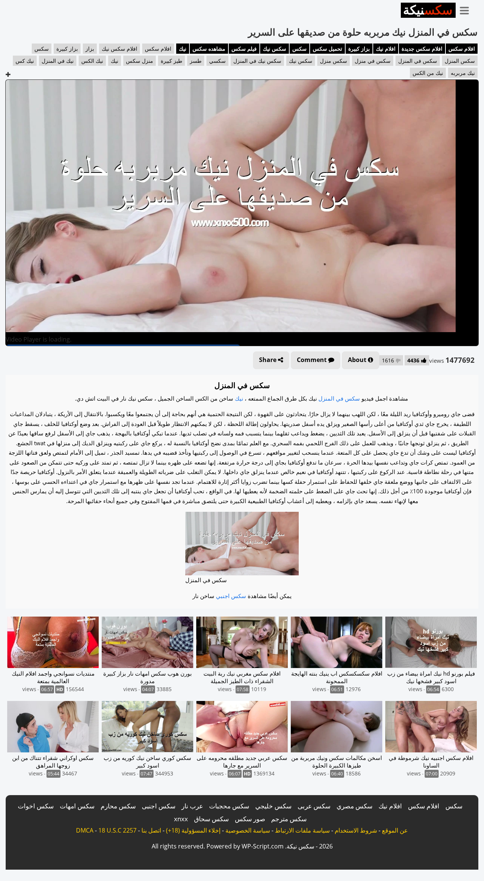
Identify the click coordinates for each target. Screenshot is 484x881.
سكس (299, 48)
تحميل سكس (327, 48)
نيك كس (25, 60)
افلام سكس (461, 48)
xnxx (181, 818)
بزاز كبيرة (359, 48)
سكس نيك (274, 48)
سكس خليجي (273, 806)
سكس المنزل (460, 60)
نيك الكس (92, 60)
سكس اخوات (36, 806)
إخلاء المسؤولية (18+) (193, 830)
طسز (196, 60)
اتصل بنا (151, 830)
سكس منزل (333, 60)
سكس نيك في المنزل (257, 60)
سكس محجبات (229, 806)
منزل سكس (139, 60)
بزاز (89, 48)
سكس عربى (314, 806)
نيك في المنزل (58, 60)
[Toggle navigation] (467, 9)
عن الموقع (395, 830)
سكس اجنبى (158, 806)
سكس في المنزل (417, 60)
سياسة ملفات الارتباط (302, 830)
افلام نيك (386, 48)
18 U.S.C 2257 (117, 830)
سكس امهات (77, 806)
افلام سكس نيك (119, 48)
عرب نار (192, 806)
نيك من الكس (428, 72)
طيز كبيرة (171, 60)
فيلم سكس (244, 48)
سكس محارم (118, 806)
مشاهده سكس (208, 48)
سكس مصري (354, 806)
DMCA (84, 830)
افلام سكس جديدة (422, 48)
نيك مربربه (463, 72)
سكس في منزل (373, 60)
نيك (182, 48)
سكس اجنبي (231, 596)
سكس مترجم (289, 818)
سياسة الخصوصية (247, 830)
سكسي (217, 60)
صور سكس (250, 818)
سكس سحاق (211, 818)
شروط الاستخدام (356, 830)
